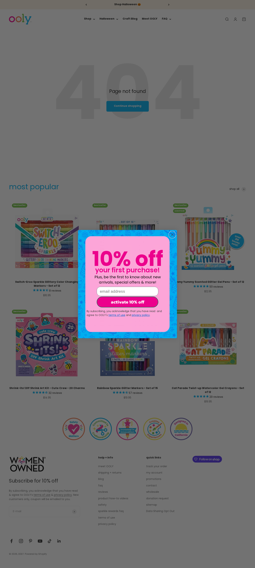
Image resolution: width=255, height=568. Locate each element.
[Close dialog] (172, 234)
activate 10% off (127, 302)
